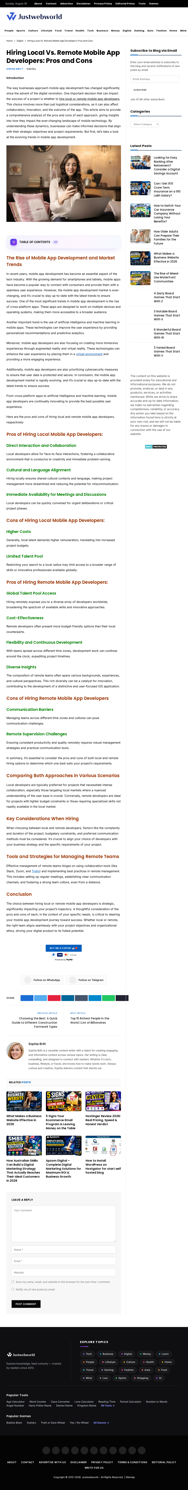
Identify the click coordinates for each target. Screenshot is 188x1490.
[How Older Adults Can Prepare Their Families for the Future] (140, 236)
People (9, 30)
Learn (165, 1353)
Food (58, 30)
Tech (90, 30)
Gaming (139, 30)
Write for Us (94, 1467)
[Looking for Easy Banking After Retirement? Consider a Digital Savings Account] (140, 162)
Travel (68, 30)
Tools (142, 3)
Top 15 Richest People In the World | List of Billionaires (89, 1020)
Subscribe (140, 89)
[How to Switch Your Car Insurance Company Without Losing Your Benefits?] (140, 210)
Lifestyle (46, 30)
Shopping (142, 1377)
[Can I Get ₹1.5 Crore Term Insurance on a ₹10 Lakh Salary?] (140, 188)
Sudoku (31, 1422)
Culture (33, 30)
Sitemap (130, 1477)
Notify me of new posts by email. (35, 1289)
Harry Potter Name (40, 1405)
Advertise (66, 3)
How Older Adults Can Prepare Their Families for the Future (166, 237)
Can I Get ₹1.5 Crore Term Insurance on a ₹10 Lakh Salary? (167, 189)
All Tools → (108, 1405)
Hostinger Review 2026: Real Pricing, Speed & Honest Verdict (103, 1120)
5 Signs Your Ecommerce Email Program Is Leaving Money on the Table (60, 1122)
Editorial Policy (125, 3)
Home (173, 30)
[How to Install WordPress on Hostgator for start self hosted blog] (103, 1146)
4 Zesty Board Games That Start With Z (167, 297)
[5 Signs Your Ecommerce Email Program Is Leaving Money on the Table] (63, 1101)
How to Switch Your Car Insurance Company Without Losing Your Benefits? (167, 213)
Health (79, 30)
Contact (51, 3)
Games (153, 3)
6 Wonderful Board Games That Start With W (167, 333)
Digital (127, 30)
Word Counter (37, 1401)
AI (160, 1377)
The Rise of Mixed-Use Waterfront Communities (166, 277)
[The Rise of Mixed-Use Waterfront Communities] (140, 278)
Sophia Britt (14, 69)
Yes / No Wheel (79, 1422)
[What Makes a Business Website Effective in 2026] (24, 1101)
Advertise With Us (52, 1462)
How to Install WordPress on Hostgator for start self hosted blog (103, 1167)
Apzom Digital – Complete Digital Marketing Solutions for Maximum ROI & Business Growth (63, 1169)
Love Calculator (84, 1401)
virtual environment (89, 354)
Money (115, 30)
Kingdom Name (86, 1405)
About (38, 3)
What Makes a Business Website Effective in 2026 (23, 1120)
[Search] (181, 3)
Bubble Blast (14, 1422)
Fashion (161, 30)
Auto (150, 30)
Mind (183, 30)
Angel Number (15, 1405)
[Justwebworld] (34, 16)
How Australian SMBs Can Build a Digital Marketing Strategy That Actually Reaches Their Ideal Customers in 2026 (23, 1171)
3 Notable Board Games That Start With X (167, 315)
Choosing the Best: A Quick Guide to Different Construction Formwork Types (34, 1022)
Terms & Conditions (132, 1462)
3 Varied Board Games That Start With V (167, 351)
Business (102, 30)
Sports (20, 30)
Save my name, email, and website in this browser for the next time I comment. (63, 1281)
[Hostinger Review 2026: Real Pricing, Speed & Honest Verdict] (103, 1101)
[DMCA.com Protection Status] (156, 448)
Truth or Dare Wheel (53, 1422)
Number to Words (156, 1401)
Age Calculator (15, 1401)
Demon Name (64, 1405)
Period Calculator (130, 1401)
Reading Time (106, 1401)
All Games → (101, 1422)
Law (105, 1377)
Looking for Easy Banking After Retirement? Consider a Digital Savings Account (167, 165)
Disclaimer (84, 3)
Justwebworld (90, 1477)
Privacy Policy (103, 3)
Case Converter (60, 1401)
